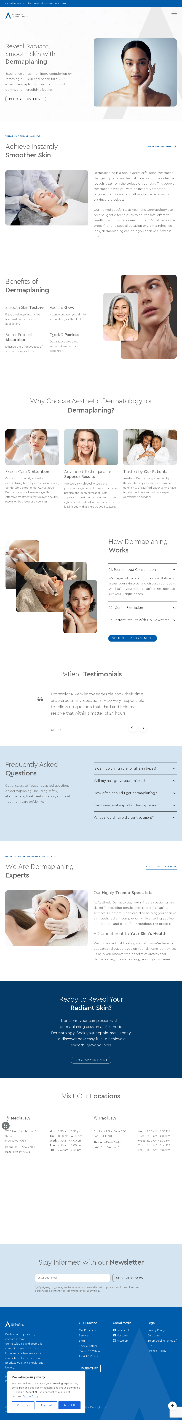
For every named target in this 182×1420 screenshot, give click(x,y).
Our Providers (87, 1330)
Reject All (46, 1405)
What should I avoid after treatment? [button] (124, 817)
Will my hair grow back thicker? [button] (119, 781)
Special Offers (88, 1346)
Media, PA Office (89, 1351)
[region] (46, 1392)
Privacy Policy (156, 1330)
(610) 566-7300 (25, 1147)
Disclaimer (154, 1335)
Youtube (122, 1335)
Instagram (122, 1340)
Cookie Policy (30, 1396)
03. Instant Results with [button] (138, 620)
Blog (82, 1340)
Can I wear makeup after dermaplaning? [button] (126, 805)
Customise (23, 1405)
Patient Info (89, 1368)
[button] (174, 14)
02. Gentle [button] (125, 608)
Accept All (69, 1405)
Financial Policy (157, 1350)
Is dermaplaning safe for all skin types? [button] (125, 768)
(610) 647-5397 (109, 1147)
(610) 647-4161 (112, 1142)
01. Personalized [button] (132, 569)
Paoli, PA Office (88, 1356)
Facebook (123, 1330)
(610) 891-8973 (21, 1151)
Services (84, 1335)
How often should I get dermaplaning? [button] (125, 793)
